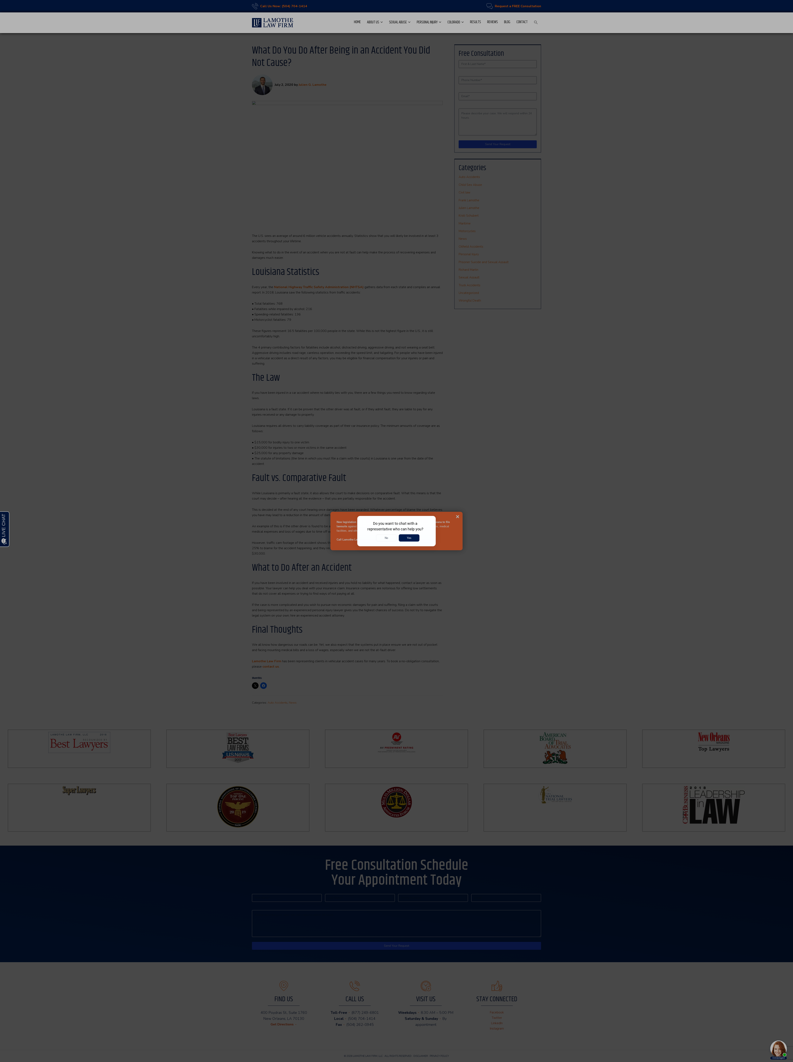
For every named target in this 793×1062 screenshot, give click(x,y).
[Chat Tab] (396, 531)
